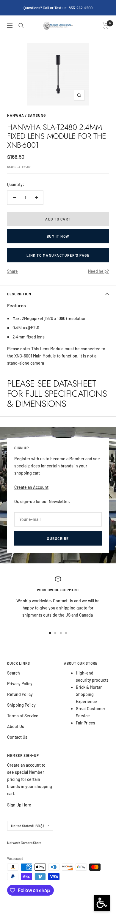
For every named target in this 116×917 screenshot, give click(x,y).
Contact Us (63, 600)
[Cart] (106, 26)
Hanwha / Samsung (26, 115)
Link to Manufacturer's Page (58, 255)
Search (13, 672)
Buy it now (58, 236)
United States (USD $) (27, 826)
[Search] (21, 25)
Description (19, 294)
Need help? (98, 271)
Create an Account (31, 487)
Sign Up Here (19, 804)
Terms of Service (22, 715)
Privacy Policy (19, 683)
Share (12, 271)
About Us (15, 726)
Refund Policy (20, 694)
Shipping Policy (21, 705)
